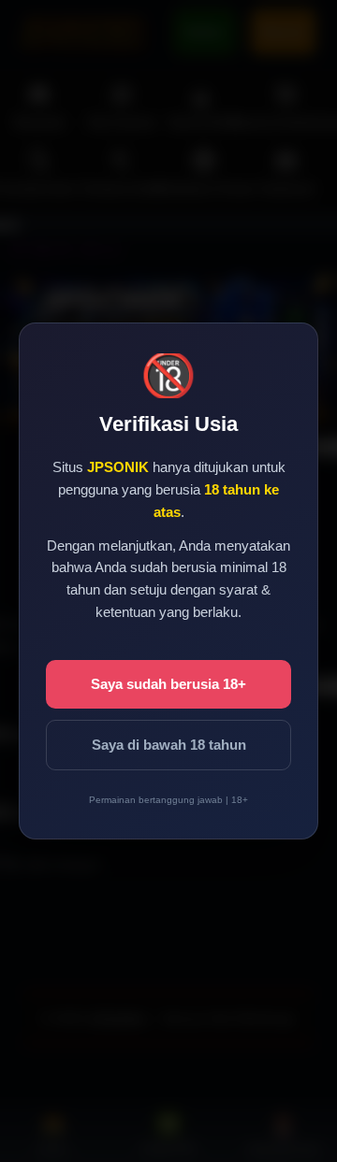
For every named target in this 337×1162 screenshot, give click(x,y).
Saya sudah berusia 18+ (168, 684)
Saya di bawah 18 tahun (169, 745)
